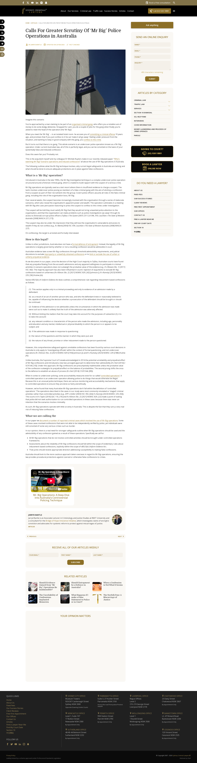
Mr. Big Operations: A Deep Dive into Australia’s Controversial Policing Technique (51, 497)
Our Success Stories (143, 198)
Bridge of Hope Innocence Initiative (61, 521)
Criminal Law (85, 11)
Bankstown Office (173, 713)
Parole (137, 135)
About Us (138, 190)
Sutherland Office (76, 729)
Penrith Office (106, 713)
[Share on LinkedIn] (2, 32)
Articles (122, 11)
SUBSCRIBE (75, 562)
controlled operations (110, 375)
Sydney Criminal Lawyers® (181, 755)
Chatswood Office (173, 696)
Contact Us (139, 215)
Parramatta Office (108, 696)
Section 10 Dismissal (143, 113)
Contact (130, 11)
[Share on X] (2, 27)
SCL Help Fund (140, 117)
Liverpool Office (140, 696)
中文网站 (137, 232)
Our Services (73, 11)
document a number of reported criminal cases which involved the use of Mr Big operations (79, 420)
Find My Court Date (143, 223)
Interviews (139, 121)
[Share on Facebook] (2, 21)
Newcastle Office (76, 713)
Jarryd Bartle (36, 45)
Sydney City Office (76, 696)
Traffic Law (97, 11)
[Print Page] (2, 54)
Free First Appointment (144, 207)
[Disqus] (75, 649)
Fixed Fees (138, 194)
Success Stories (110, 11)
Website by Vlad (185, 758)
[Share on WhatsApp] (2, 38)
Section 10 (138, 227)
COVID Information (142, 125)
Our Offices (139, 211)
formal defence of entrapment (85, 244)
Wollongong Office (142, 713)
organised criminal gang (82, 124)
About (63, 11)
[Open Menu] (174, 10)
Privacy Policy (10, 755)
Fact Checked (74, 44)
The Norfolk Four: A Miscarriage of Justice (112, 597)
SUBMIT (152, 79)
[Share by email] (2, 49)
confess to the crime (92, 139)
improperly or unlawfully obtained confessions (64, 254)
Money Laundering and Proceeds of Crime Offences (150, 130)
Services (137, 108)
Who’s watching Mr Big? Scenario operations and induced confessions (73, 160)
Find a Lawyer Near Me (144, 219)
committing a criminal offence (102, 134)
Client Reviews (140, 203)
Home (27, 23)
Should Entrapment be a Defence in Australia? (80, 585)
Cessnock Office (172, 729)
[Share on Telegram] (2, 43)
